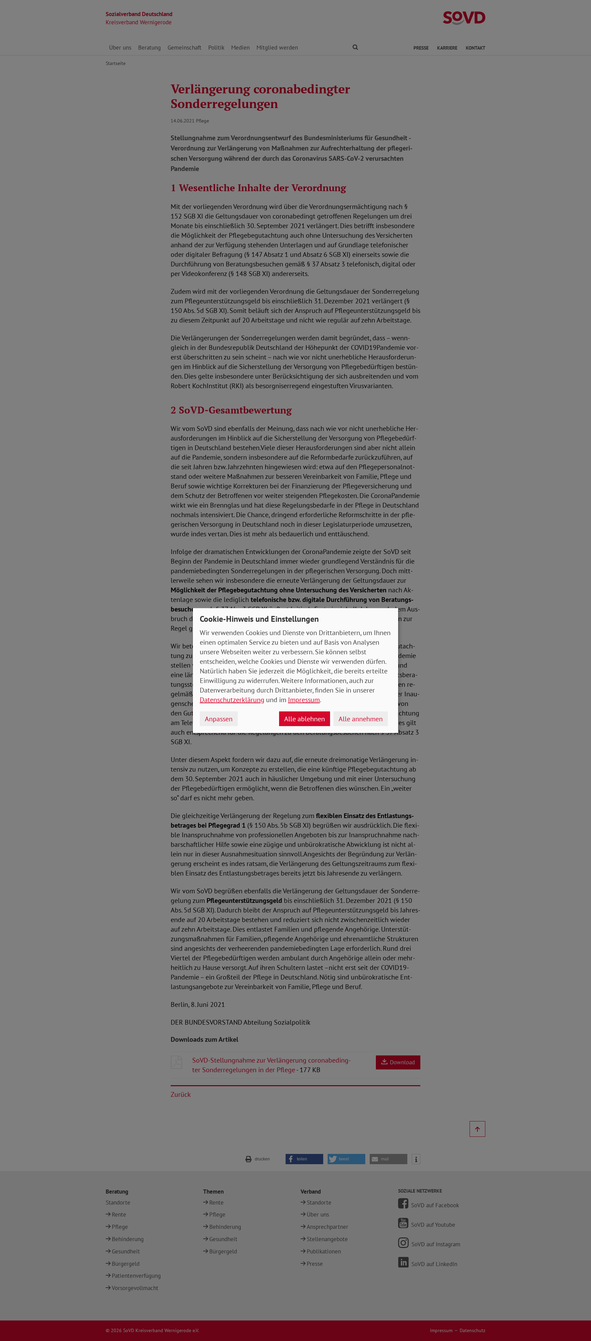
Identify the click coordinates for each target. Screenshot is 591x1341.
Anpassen (219, 718)
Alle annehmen (361, 718)
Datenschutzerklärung (232, 699)
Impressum (304, 699)
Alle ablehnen (304, 718)
